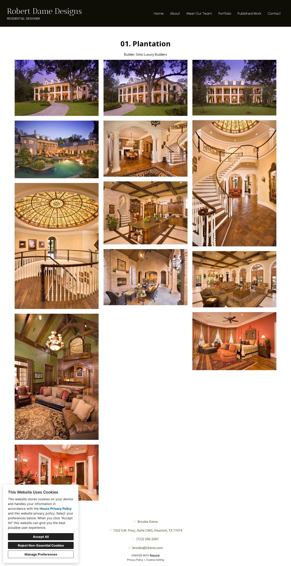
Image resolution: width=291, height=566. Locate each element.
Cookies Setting (155, 559)
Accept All (41, 537)
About (175, 13)
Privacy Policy (135, 559)
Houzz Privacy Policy (55, 509)
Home (159, 13)
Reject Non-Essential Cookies (41, 545)
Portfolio (224, 13)
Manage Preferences (41, 554)
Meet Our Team (199, 13)
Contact (274, 13)
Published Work (249, 13)
